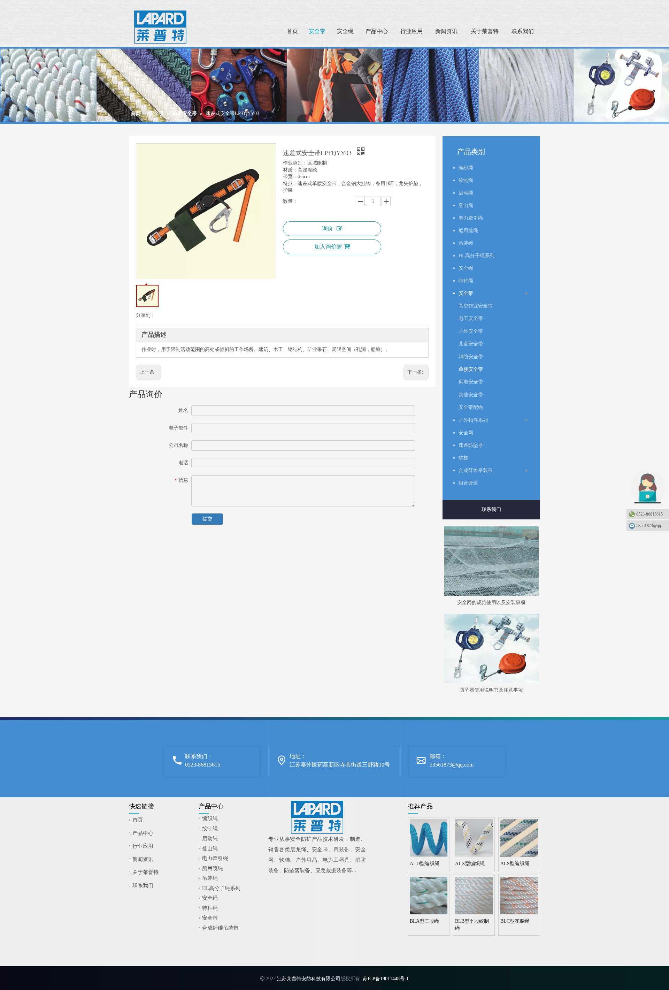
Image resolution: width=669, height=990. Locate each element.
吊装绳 (466, 243)
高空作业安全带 (476, 306)
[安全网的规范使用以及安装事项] (491, 561)
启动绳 (466, 193)
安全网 (466, 432)
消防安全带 (471, 356)
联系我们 (491, 509)
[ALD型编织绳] (428, 837)
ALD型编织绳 (424, 863)
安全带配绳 (471, 407)
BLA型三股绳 (424, 921)
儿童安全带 (471, 343)
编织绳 (466, 167)
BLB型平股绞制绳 (472, 925)
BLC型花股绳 (514, 921)
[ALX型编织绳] (474, 837)
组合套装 (468, 483)
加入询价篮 (328, 247)
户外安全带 (471, 331)
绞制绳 (466, 180)
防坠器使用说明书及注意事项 (491, 690)
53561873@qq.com (452, 765)
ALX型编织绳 (470, 863)
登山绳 (466, 205)
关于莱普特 (145, 872)
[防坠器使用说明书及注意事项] (491, 648)
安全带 (466, 293)
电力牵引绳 (471, 218)
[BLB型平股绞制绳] (474, 895)
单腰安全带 (471, 369)
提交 (207, 518)
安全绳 (466, 268)
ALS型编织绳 (514, 863)
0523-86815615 (649, 514)
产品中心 (142, 833)
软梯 (463, 457)
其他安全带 (471, 394)
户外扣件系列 (473, 420)
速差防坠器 (471, 445)
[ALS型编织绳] (519, 837)
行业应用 (142, 846)
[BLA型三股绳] (428, 895)
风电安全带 (471, 381)
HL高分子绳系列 (476, 255)
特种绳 (466, 280)
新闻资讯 (142, 859)
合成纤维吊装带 (476, 470)
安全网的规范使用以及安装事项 (491, 602)
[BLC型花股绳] (519, 895)
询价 (327, 228)
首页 (137, 820)
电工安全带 (471, 318)
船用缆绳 (468, 230)
